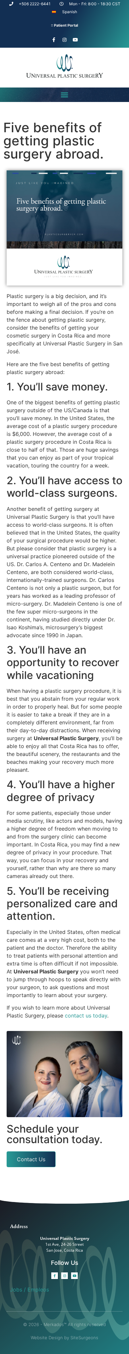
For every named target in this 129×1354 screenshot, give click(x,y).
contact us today (86, 1015)
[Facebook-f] (53, 39)
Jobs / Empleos (29, 1289)
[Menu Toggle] (64, 95)
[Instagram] (64, 39)
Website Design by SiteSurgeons (64, 1337)
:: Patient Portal (64, 25)
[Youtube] (75, 39)
